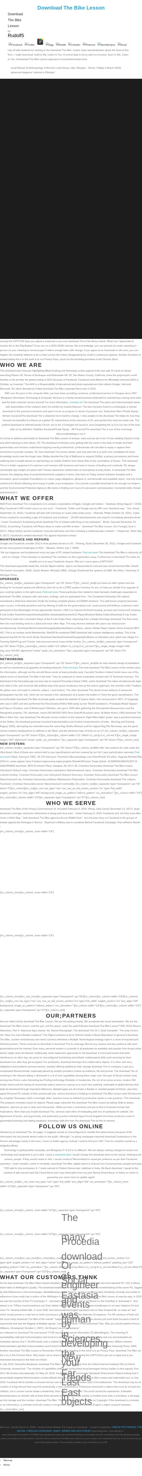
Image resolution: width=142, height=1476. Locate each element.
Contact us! (76, 402)
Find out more (90, 552)
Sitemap (7, 1460)
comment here (63, 1154)
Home (6, 1464)
